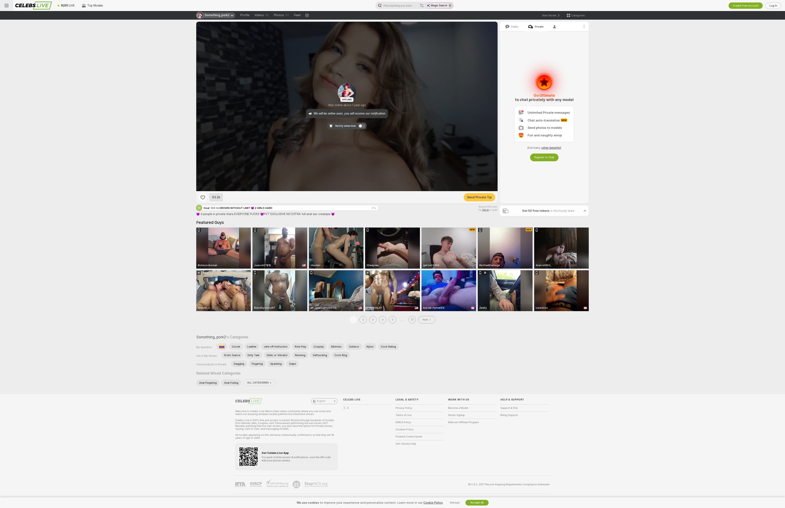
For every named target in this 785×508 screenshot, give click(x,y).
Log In (773, 5)
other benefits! (551, 147)
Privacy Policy (404, 408)
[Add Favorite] (203, 197)
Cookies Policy (405, 429)
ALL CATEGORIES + (259, 382)
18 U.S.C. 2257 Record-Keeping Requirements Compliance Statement (509, 484)
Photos (281, 15)
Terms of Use (404, 415)
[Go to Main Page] (33, 5)
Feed (297, 15)
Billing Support (509, 415)
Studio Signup (456, 415)
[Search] (422, 5)
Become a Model (458, 408)
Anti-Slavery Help (406, 443)
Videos (261, 15)
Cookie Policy (433, 502)
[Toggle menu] (6, 5)
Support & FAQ (509, 408)
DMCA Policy (403, 422)
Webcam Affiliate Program (463, 422)
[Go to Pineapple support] (297, 484)
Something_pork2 (211, 337)
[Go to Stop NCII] (316, 484)
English (321, 401)
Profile (244, 15)
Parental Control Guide (409, 436)
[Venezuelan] (221, 346)
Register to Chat (544, 157)
